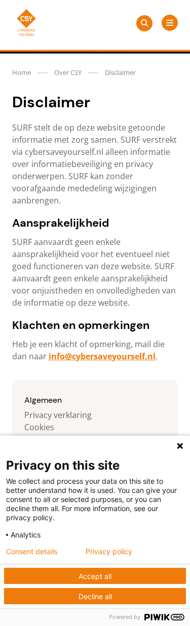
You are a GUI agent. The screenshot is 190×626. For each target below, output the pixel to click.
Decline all (95, 596)
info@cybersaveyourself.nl (102, 356)
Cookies (39, 427)
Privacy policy (109, 552)
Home (21, 72)
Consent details (31, 552)
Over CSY (68, 72)
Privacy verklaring (58, 415)
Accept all (95, 576)
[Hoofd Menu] (170, 23)
